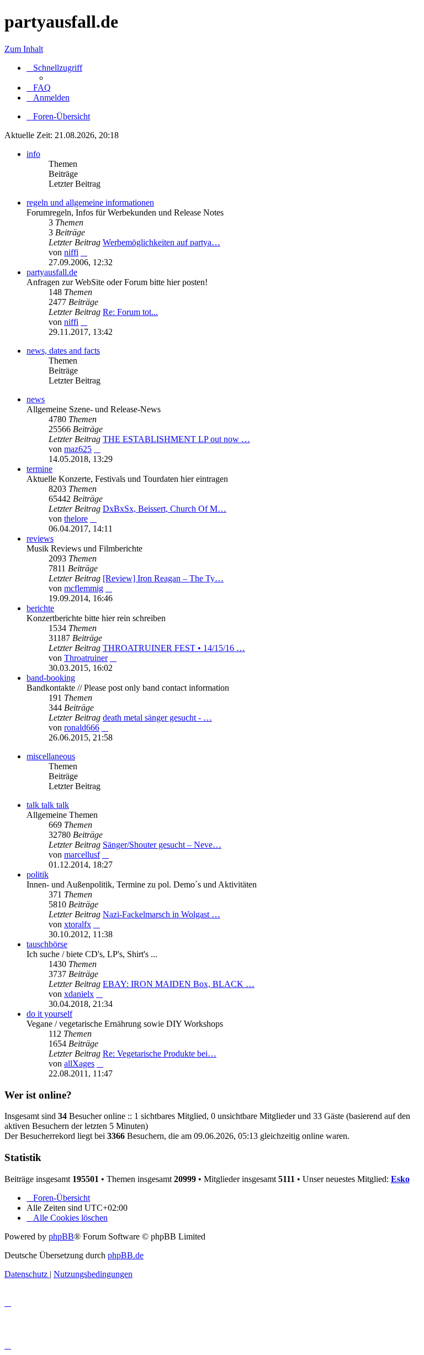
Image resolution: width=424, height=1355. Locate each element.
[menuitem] (38, 87)
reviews (40, 538)
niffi (71, 252)
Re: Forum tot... (130, 312)
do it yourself (49, 1013)
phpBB (61, 1236)
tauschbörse (46, 944)
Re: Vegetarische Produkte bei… (159, 1053)
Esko (400, 1179)
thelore (76, 518)
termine (39, 469)
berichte (40, 608)
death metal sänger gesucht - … (157, 717)
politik (37, 874)
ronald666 (81, 727)
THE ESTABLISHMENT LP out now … (176, 439)
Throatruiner (86, 658)
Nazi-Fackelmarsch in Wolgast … (161, 914)
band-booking (50, 677)
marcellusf (82, 854)
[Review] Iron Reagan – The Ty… (163, 578)
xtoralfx (77, 924)
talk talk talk (47, 805)
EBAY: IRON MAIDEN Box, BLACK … (179, 984)
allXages (79, 1063)
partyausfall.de (51, 272)
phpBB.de (126, 1255)
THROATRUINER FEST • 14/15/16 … (174, 648)
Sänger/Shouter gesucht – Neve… (162, 844)
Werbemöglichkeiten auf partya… (161, 242)
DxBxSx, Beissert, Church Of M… (164, 508)
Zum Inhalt (23, 49)
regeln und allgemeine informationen (90, 202)
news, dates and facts (63, 350)
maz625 (78, 449)
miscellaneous (50, 756)
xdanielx (79, 994)
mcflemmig (83, 588)
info (33, 154)
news (35, 399)
